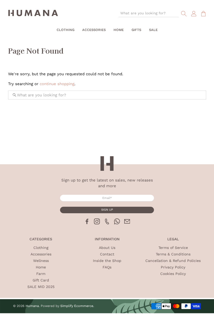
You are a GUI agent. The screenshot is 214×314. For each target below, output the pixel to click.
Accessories (94, 30)
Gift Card (41, 280)
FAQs (107, 267)
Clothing (65, 30)
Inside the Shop (107, 261)
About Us (107, 248)
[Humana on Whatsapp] (117, 223)
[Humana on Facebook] (87, 223)
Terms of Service (173, 248)
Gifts (136, 30)
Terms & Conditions (173, 254)
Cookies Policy (173, 274)
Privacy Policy (173, 267)
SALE (153, 30)
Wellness (41, 261)
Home (119, 30)
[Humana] (33, 14)
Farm (40, 274)
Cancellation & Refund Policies (173, 261)
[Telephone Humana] (107, 223)
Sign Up (107, 209)
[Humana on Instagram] (97, 223)
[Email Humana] (127, 223)
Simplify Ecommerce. (77, 306)
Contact (107, 254)
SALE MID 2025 (41, 287)
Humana (32, 306)
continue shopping (57, 83)
